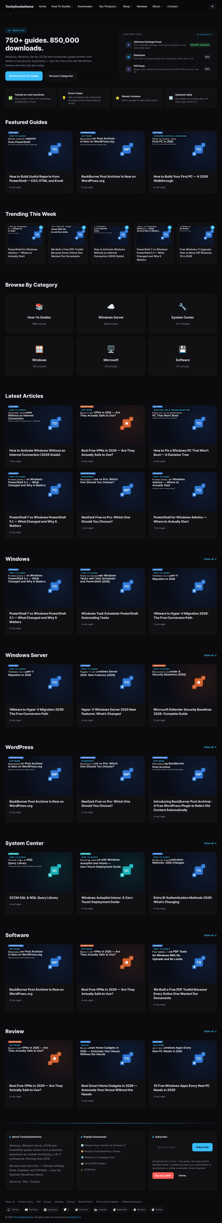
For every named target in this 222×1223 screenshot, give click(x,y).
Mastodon (120, 1210)
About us (14, 1181)
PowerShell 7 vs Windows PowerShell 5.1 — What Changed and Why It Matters (152, 254)
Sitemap (59, 1201)
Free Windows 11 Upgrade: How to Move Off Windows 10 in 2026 (196, 253)
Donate (48, 1201)
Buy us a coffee (163, 1175)
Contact (172, 6)
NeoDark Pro (74, 1217)
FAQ (25, 1181)
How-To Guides (61, 6)
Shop (126, 6)
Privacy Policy (25, 1201)
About (156, 6)
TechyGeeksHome (19, 6)
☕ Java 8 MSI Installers (93, 1163)
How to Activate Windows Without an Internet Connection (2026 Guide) (109, 253)
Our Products (107, 6)
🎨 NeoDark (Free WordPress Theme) (100, 1151)
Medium (139, 1210)
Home (42, 6)
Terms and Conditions (107, 1201)
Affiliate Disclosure (132, 1201)
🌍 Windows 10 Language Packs (98, 1157)
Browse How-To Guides (24, 76)
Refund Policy (85, 1201)
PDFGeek (41, 1170)
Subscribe (202, 1147)
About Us (10, 1201)
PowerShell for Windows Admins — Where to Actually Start (22, 253)
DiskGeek (23, 1170)
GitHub (182, 1175)
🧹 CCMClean (88, 1169)
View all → (210, 559)
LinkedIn (100, 1210)
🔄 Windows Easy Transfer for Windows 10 (103, 1145)
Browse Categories (61, 76)
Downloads (85, 6)
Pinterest (81, 1210)
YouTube (31, 1210)
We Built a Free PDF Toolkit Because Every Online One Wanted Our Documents (67, 253)
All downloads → (205, 34)
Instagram (51, 1210)
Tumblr (156, 1210)
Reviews (142, 6)
